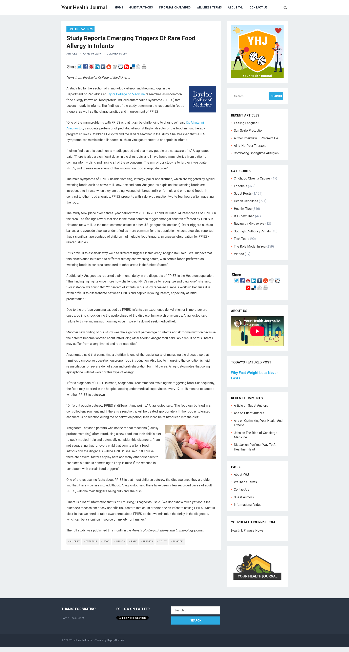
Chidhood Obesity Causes (252, 178)
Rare (134, 541)
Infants (120, 541)
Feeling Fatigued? (246, 123)
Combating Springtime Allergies (257, 153)
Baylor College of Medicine (125, 94)
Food (106, 541)
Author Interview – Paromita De (256, 138)
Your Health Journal (84, 7)
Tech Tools (241, 239)
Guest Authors (141, 7)
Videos (239, 254)
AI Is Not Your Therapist (250, 146)
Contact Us (258, 7)
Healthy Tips (243, 209)
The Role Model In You (250, 246)
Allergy (75, 541)
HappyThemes (115, 640)
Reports (148, 541)
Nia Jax (239, 445)
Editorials (240, 186)
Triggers (178, 541)
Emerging (91, 541)
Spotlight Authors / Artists (252, 231)
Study (163, 541)
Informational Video (175, 7)
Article (71, 53)
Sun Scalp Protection (248, 130)
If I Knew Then (244, 216)
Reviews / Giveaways (249, 224)
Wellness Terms (209, 7)
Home (119, 7)
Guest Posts (243, 193)
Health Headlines (80, 29)
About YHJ (235, 7)
